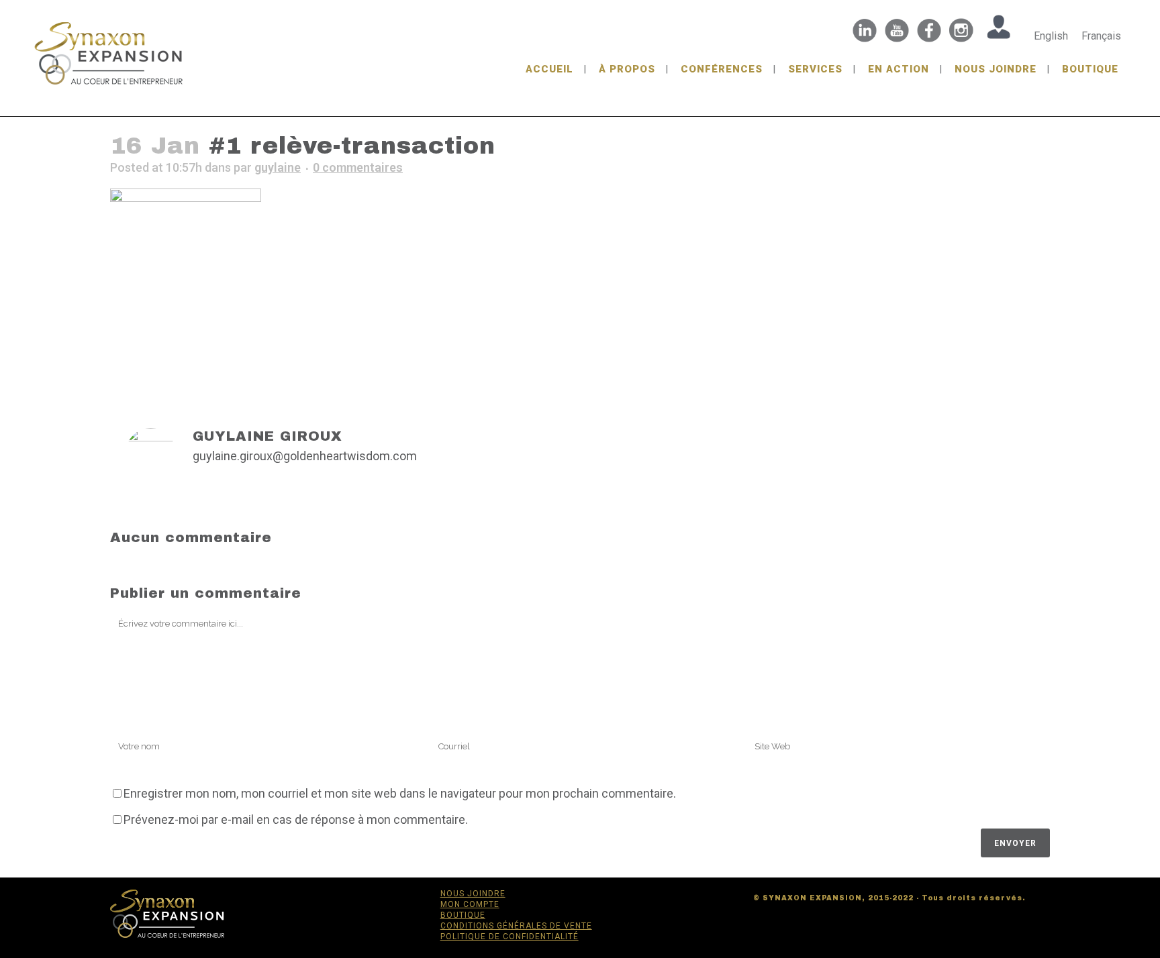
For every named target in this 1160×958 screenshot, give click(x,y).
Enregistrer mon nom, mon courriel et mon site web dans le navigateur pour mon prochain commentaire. (400, 793)
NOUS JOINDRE (472, 893)
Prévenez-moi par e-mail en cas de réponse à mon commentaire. (296, 819)
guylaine (277, 167)
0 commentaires (358, 167)
